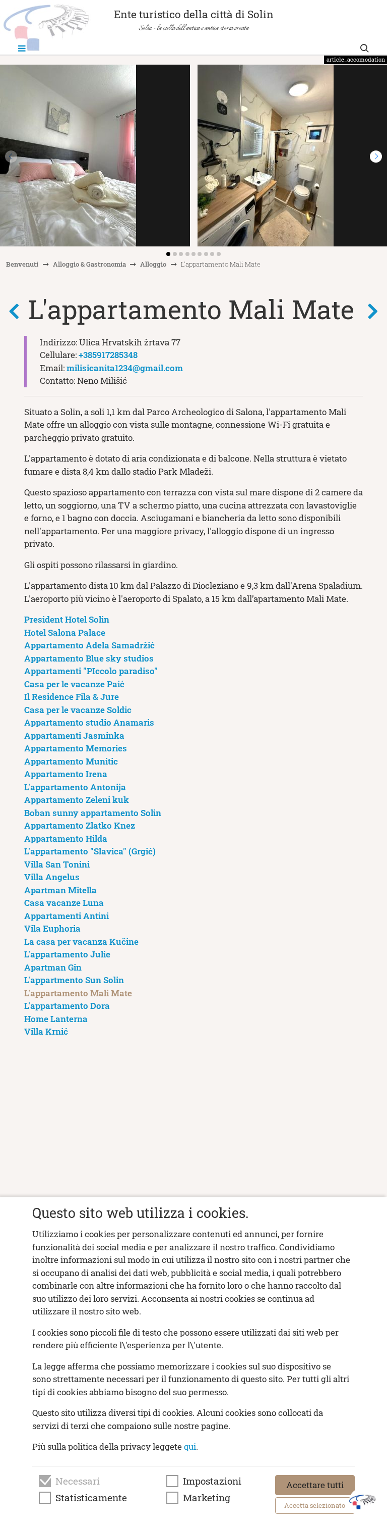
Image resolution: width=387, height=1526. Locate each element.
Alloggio (153, 264)
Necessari (77, 1481)
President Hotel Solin (66, 619)
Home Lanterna (56, 1019)
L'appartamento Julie (67, 954)
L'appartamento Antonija (75, 787)
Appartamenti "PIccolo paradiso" (91, 671)
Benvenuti (22, 264)
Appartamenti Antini (66, 916)
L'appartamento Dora (67, 1005)
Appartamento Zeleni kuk (76, 799)
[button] (376, 156)
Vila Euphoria (52, 928)
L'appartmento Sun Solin (74, 980)
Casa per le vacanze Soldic (78, 710)
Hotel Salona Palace (64, 632)
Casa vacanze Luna (64, 902)
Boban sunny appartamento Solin (92, 813)
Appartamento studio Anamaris (89, 722)
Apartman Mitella (60, 890)
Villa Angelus (52, 877)
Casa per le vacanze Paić (74, 684)
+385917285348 (108, 355)
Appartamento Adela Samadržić (89, 645)
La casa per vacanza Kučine (81, 941)
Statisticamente (91, 1498)
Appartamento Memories (75, 748)
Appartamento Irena (65, 774)
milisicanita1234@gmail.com (125, 368)
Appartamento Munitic (71, 761)
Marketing (206, 1498)
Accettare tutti (315, 1485)
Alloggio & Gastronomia (89, 264)
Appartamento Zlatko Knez (79, 825)
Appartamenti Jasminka (74, 735)
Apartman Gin (53, 967)
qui (190, 1446)
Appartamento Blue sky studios (89, 658)
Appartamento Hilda (65, 838)
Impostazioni (212, 1481)
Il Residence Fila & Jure (71, 696)
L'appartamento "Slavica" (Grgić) (90, 851)
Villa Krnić (46, 1031)
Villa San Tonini (57, 864)
